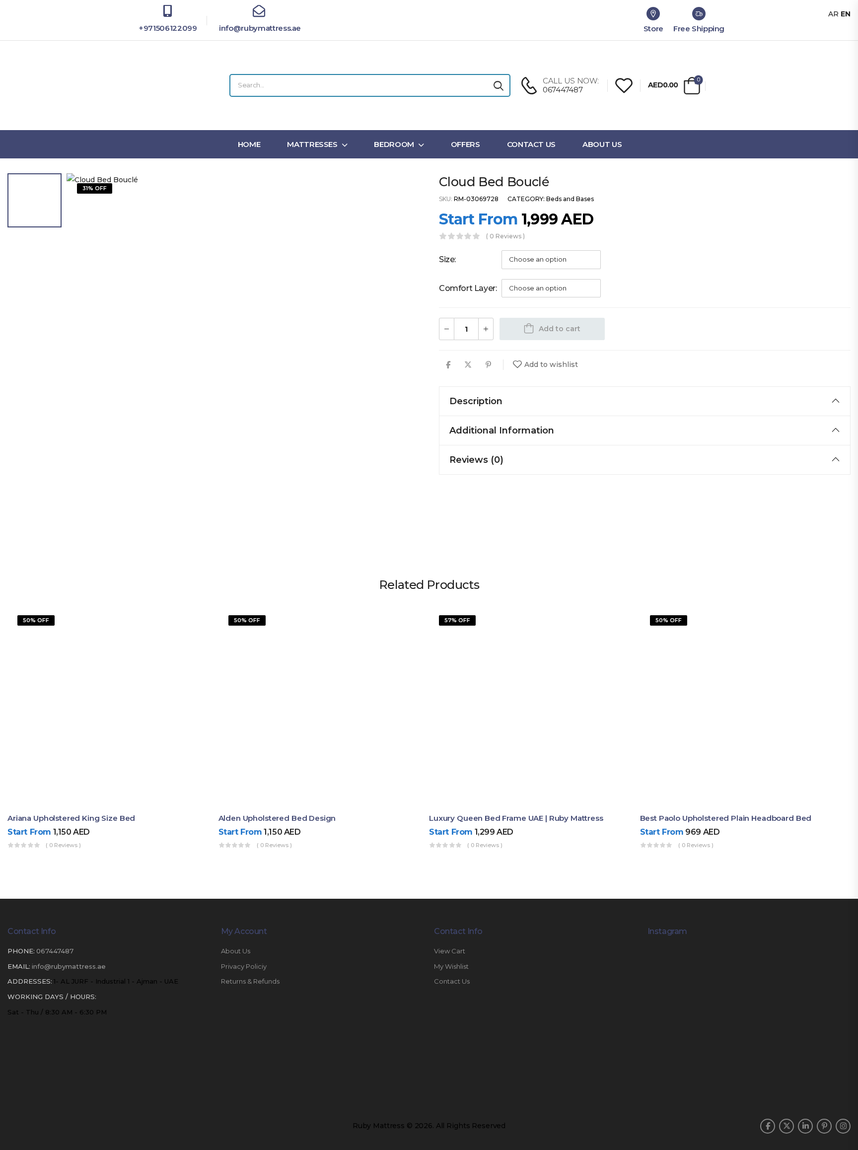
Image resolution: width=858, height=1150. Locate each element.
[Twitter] (468, 364)
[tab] (644, 401)
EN (846, 13)
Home (249, 144)
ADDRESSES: (29, 981)
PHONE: (21, 951)
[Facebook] (448, 364)
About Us (602, 144)
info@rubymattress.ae (259, 28)
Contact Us (531, 144)
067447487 (54, 951)
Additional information (501, 430)
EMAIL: (18, 966)
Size (446, 259)
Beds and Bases (570, 199)
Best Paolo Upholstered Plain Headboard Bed (726, 818)
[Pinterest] (488, 364)
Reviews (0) (476, 459)
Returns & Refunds (250, 981)
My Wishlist (451, 966)
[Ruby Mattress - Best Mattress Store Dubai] (173, 85)
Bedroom (394, 144)
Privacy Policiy (244, 966)
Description (475, 401)
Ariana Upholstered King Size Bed (71, 818)
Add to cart (559, 328)
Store (653, 28)
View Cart (449, 951)
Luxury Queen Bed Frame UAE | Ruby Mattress (516, 818)
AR (833, 13)
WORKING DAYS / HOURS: (51, 997)
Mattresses (312, 144)
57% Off (457, 620)
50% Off (36, 620)
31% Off (94, 188)
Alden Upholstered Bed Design (277, 818)
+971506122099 (168, 28)
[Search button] (498, 85)
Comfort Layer (467, 288)
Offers (465, 144)
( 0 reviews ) (505, 236)
